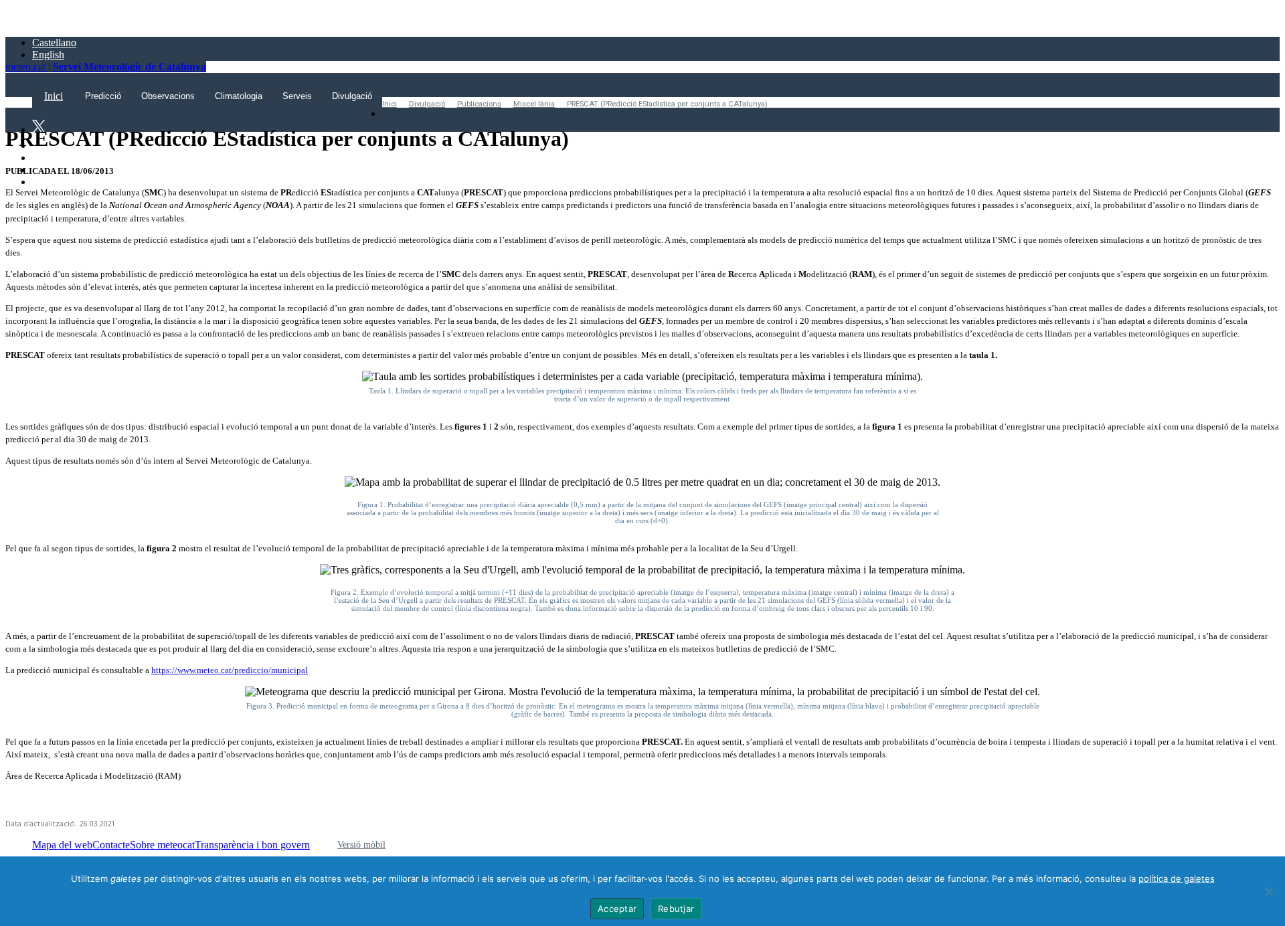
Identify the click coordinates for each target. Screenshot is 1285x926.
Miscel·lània (534, 104)
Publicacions (479, 104)
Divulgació (352, 96)
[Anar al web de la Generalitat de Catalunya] (62, 19)
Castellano (54, 42)
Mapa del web (62, 844)
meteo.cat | (105, 66)
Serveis (297, 96)
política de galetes (1176, 878)
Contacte (111, 844)
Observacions (168, 96)
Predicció (103, 96)
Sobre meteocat (162, 844)
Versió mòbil (361, 844)
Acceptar (617, 908)
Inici (389, 104)
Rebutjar (676, 908)
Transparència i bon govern (252, 844)
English (48, 54)
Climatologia (238, 96)
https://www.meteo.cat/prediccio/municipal (229, 670)
